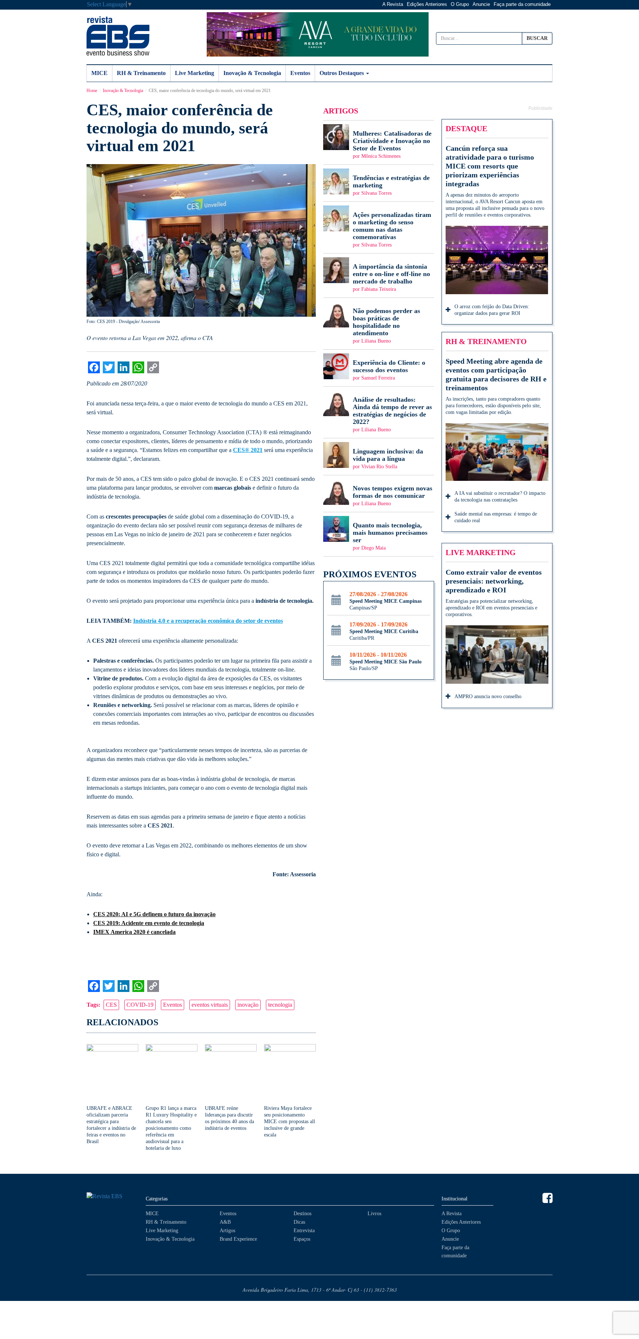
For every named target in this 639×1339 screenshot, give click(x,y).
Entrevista (304, 1230)
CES (111, 1005)
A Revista (392, 4)
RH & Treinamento (141, 73)
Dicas (299, 1222)
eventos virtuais (210, 1005)
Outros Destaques (342, 73)
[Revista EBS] (118, 35)
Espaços (302, 1239)
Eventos (300, 73)
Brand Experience (238, 1239)
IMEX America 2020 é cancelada (134, 932)
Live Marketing (194, 73)
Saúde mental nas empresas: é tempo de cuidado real (495, 517)
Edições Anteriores (427, 4)
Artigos (227, 1230)
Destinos (302, 1213)
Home (92, 90)
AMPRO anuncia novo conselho (487, 696)
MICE (99, 73)
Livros (374, 1213)
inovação (247, 1005)
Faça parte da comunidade (522, 4)
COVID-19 (139, 1005)
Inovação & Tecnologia (252, 73)
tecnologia (280, 1005)
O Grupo (460, 4)
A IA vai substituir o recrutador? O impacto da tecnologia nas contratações (499, 496)
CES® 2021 (248, 450)
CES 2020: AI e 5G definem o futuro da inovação (154, 914)
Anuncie (481, 4)
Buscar (537, 38)
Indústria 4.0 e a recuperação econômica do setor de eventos (208, 621)
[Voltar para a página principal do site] (112, 1196)
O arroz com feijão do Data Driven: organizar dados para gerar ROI (491, 310)
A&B (225, 1222)
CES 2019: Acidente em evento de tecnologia (148, 923)
